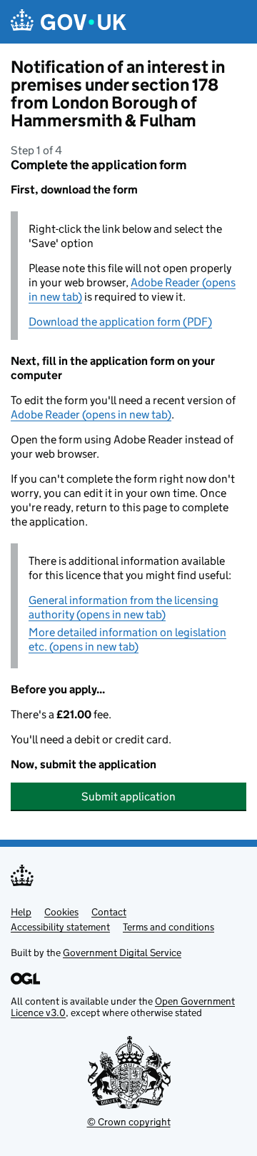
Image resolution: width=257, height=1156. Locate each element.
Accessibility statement (60, 926)
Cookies (61, 911)
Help (21, 911)
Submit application (128, 796)
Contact (108, 911)
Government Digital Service (122, 952)
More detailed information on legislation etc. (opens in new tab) (127, 639)
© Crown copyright (129, 1121)
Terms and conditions (168, 926)
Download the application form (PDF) (120, 321)
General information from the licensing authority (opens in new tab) (123, 607)
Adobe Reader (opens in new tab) (91, 414)
